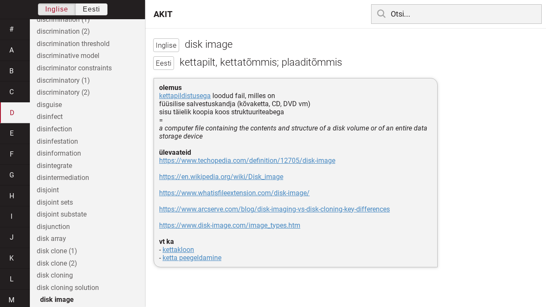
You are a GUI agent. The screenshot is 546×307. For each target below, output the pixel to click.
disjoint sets (55, 202)
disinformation (59, 153)
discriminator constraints (74, 68)
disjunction (53, 227)
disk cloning (55, 275)
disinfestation (57, 141)
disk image (57, 299)
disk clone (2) (57, 263)
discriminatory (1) (63, 80)
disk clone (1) (57, 251)
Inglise (56, 9)
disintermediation (63, 178)
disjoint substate (62, 214)
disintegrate (54, 166)
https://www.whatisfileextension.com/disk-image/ (234, 193)
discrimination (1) (63, 19)
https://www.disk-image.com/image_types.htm (229, 225)
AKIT (163, 14)
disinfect (50, 117)
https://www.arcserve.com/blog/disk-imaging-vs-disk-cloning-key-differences (274, 209)
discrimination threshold (73, 44)
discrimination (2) (63, 31)
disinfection (54, 129)
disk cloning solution (68, 288)
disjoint (48, 190)
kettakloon (178, 250)
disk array (51, 239)
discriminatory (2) (63, 92)
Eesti (91, 9)
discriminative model (68, 56)
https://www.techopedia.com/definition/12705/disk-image (247, 160)
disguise (49, 105)
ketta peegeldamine (192, 258)
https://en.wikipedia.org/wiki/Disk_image (221, 177)
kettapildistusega (185, 96)
